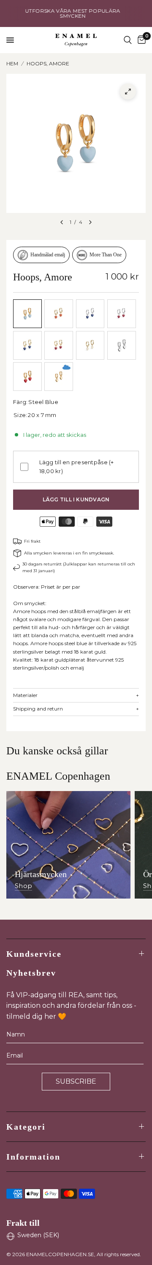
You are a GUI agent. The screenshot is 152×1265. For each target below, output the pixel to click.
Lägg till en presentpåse (76, 466)
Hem (12, 63)
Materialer (76, 695)
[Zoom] (128, 91)
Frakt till (23, 1222)
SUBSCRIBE (76, 1081)
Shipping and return (76, 708)
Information (33, 1156)
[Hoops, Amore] (27, 313)
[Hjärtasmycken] (68, 845)
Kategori (26, 1126)
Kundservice (34, 953)
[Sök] (128, 40)
